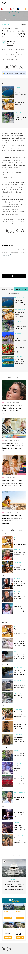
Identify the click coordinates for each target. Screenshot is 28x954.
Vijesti (14, 8)
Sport (21, 8)
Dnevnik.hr (6, 8)
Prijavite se (14, 276)
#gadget (23, 24)
